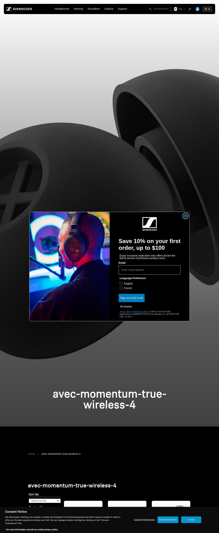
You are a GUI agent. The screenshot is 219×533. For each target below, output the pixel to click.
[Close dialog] (185, 216)
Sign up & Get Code (131, 298)
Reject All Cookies (168, 520)
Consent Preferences (144, 520)
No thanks (126, 306)
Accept (191, 520)
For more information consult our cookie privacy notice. (32, 530)
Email (122, 262)
